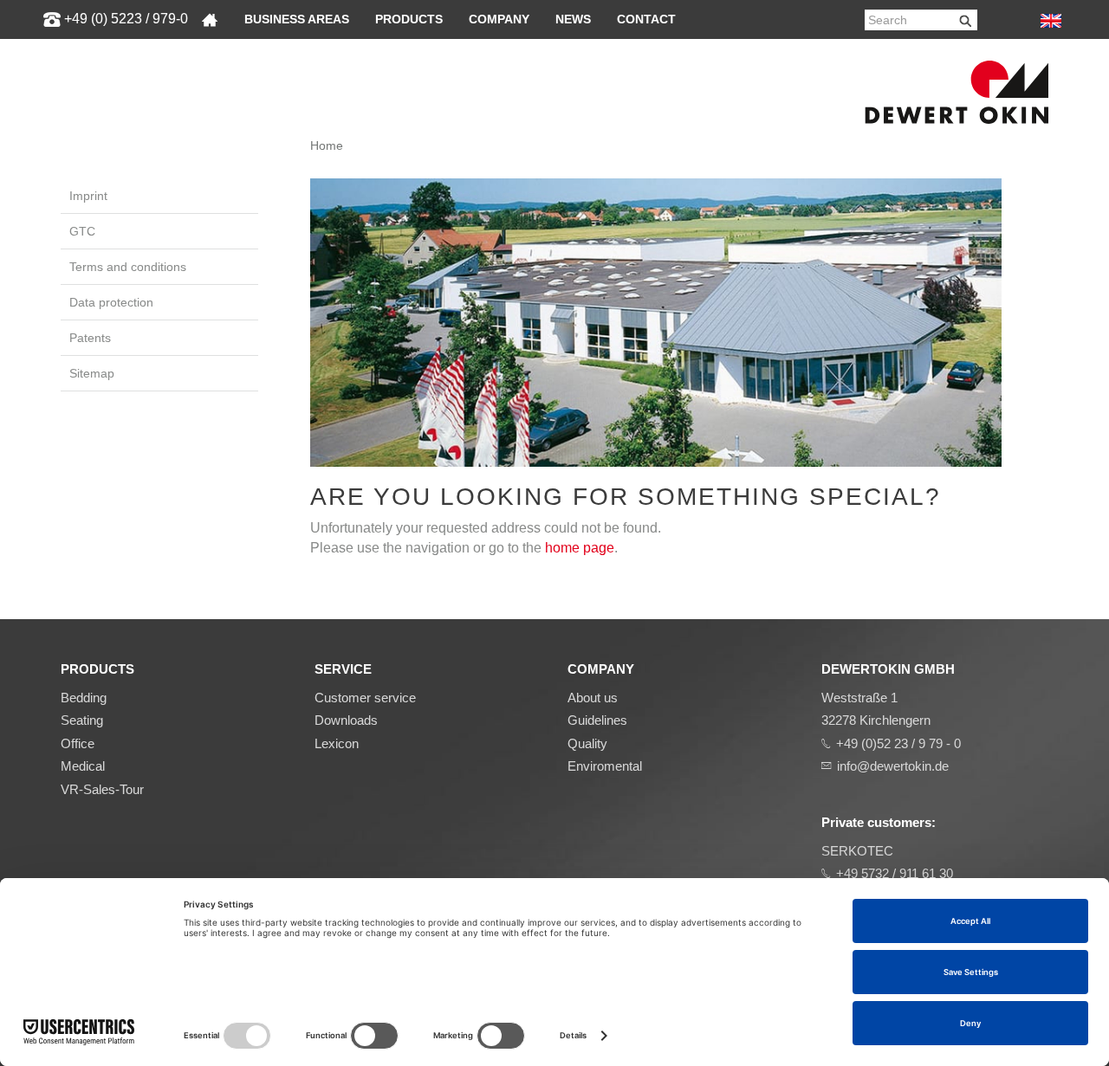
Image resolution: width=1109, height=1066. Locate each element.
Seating (82, 720)
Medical (83, 766)
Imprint (88, 196)
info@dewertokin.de (893, 766)
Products (409, 19)
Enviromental (604, 766)
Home (326, 145)
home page (579, 547)
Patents (90, 338)
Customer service (365, 697)
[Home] (209, 19)
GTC (82, 231)
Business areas (296, 19)
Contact (646, 19)
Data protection (111, 302)
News (573, 19)
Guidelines (597, 720)
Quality (587, 743)
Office (77, 743)
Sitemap (91, 373)
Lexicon (337, 743)
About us (592, 697)
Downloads (346, 720)
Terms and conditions (127, 267)
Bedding (84, 697)
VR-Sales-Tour (102, 789)
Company (499, 19)
